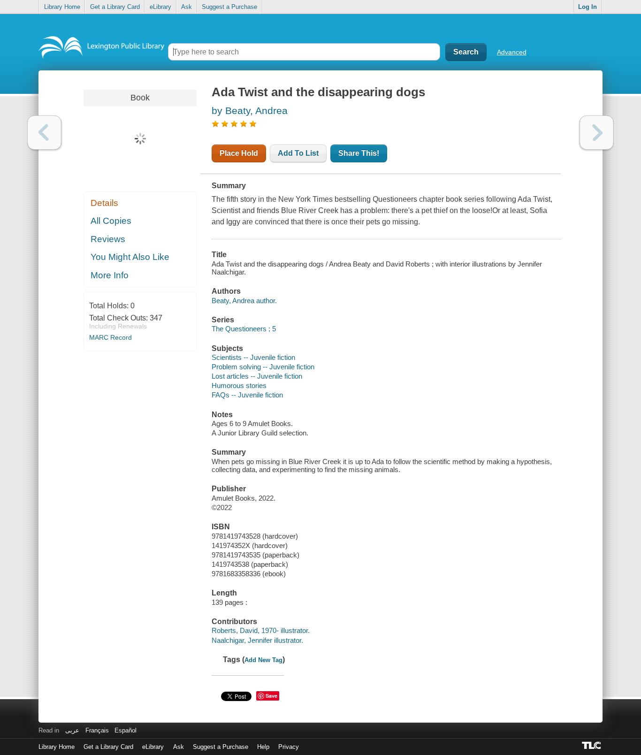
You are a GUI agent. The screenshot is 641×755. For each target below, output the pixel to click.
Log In (587, 6)
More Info (110, 275)
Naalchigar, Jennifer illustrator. (257, 640)
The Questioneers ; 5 (244, 329)
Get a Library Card (115, 6)
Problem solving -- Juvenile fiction (263, 367)
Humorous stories (239, 385)
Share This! (358, 153)
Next (597, 132)
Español (125, 730)
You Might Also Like (130, 257)
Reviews (108, 239)
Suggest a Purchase (229, 6)
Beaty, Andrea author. (244, 301)
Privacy (288, 746)
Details (104, 203)
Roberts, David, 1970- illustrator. (261, 630)
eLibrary (160, 6)
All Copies (111, 221)
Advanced (512, 52)
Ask (186, 6)
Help (263, 746)
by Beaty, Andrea (250, 110)
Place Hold (239, 153)
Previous (44, 132)
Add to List (298, 153)
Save (271, 695)
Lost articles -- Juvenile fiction (257, 376)
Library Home (62, 6)
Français (97, 730)
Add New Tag (263, 659)
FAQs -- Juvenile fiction (247, 395)
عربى (72, 730)
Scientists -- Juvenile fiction (253, 357)
